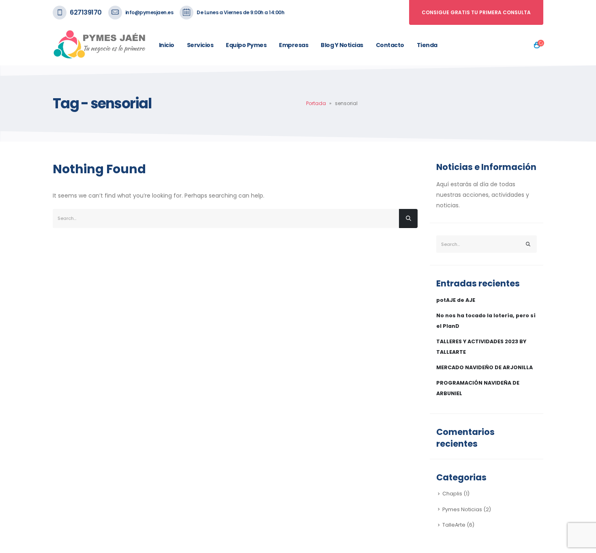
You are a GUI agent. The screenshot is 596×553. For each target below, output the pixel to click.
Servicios (200, 45)
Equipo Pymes (246, 45)
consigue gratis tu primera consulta (476, 12)
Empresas (293, 45)
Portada (316, 103)
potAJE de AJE (455, 300)
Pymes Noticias (462, 509)
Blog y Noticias (342, 45)
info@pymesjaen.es (149, 12)
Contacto (390, 45)
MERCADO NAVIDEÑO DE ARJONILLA (484, 367)
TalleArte (453, 524)
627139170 (86, 12)
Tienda (427, 45)
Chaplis (452, 493)
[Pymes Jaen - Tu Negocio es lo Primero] (100, 45)
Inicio (166, 45)
